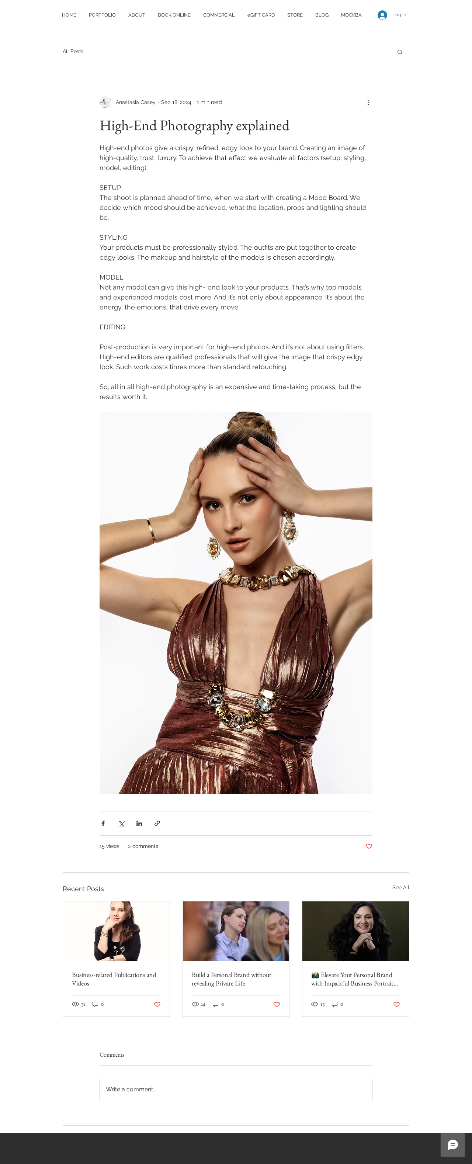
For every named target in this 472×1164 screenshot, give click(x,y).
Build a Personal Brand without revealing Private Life (231, 978)
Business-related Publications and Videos (114, 978)
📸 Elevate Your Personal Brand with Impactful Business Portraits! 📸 (354, 978)
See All (400, 887)
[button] (399, 52)
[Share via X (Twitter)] (121, 823)
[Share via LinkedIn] (139, 823)
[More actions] (368, 102)
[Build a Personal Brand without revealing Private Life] (236, 931)
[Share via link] (157, 823)
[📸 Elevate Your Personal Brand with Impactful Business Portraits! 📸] (355, 931)
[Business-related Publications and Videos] (116, 931)
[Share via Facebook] (103, 823)
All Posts (73, 51)
